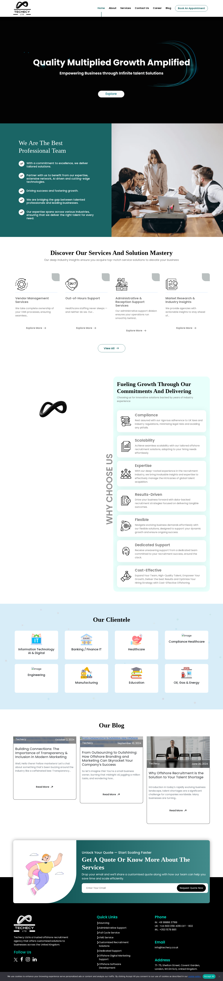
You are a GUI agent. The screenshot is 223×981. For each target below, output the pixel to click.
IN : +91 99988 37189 (166, 922)
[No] (219, 976)
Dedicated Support (110, 951)
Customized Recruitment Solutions (114, 944)
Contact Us (142, 8)
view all (111, 348)
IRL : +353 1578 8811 (165, 929)
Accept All (209, 976)
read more (45, 787)
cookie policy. (194, 976)
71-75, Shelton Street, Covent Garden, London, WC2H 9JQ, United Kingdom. (177, 967)
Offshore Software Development (110, 965)
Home (101, 8)
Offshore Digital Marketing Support (114, 957)
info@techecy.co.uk (166, 947)
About (112, 8)
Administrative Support (113, 928)
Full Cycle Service (109, 932)
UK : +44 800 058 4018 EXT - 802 (174, 926)
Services (125, 8)
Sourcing (104, 923)
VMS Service (106, 937)
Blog (168, 8)
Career (157, 8)
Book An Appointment (191, 8)
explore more (36, 328)
